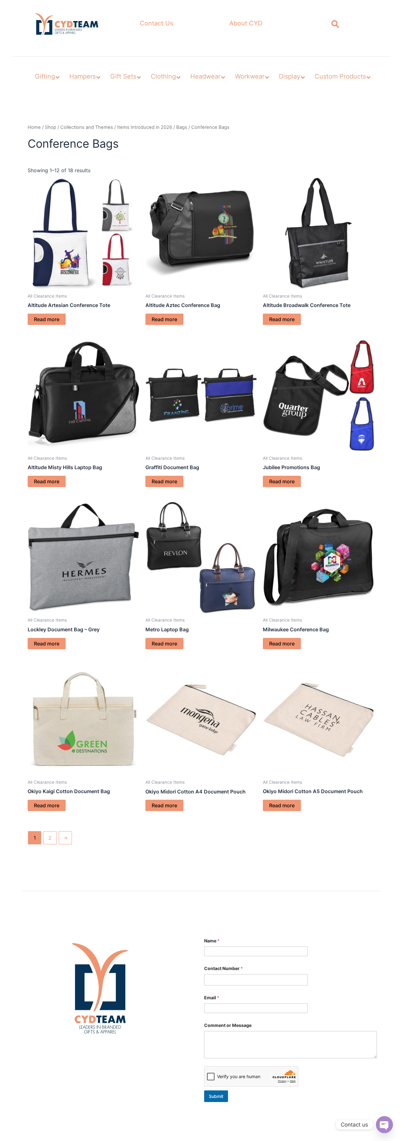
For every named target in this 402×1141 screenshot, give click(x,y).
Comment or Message (228, 1025)
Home (34, 127)
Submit (216, 1096)
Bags (181, 127)
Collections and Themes (86, 127)
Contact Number (223, 968)
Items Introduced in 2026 (144, 127)
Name (212, 940)
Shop (50, 127)
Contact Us (156, 23)
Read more (46, 319)
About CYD (245, 23)
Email (211, 997)
